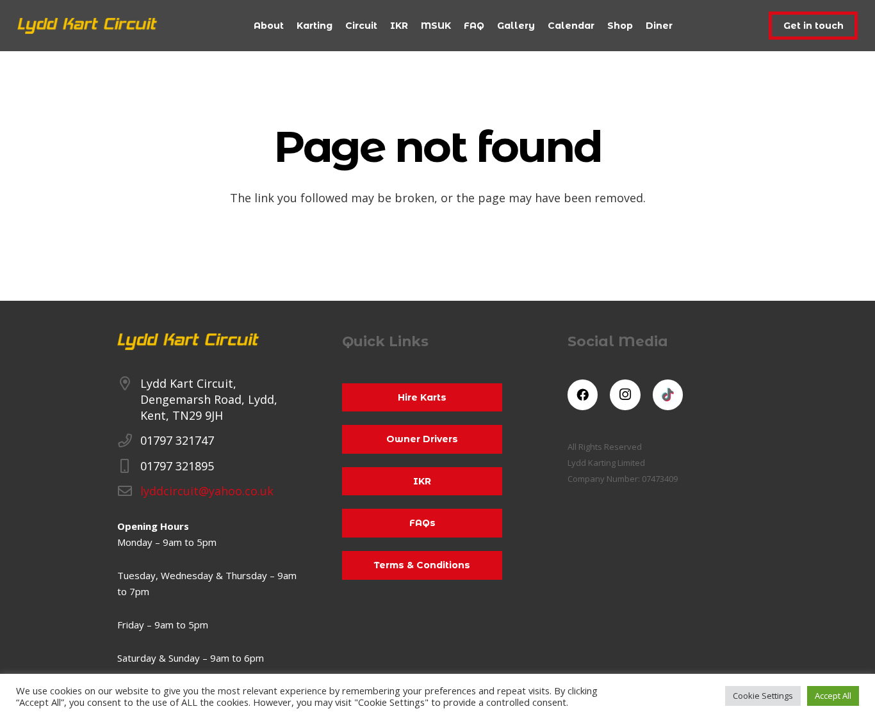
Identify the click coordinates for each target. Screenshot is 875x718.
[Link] (87, 26)
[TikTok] (668, 394)
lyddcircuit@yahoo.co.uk (207, 491)
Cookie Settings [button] (763, 695)
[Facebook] (583, 394)
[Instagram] (625, 394)
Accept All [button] (833, 695)
